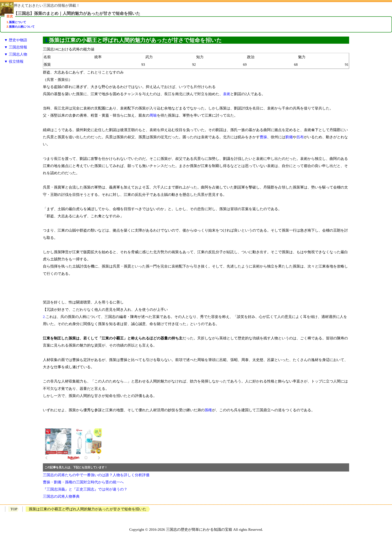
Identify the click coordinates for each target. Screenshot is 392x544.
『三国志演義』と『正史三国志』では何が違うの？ (85, 489)
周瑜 (153, 115)
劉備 (289, 137)
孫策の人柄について (22, 26)
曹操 (263, 137)
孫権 (208, 410)
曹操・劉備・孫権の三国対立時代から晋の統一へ (83, 482)
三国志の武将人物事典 (61, 496)
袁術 (226, 94)
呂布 (300, 137)
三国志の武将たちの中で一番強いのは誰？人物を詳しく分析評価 (96, 475)
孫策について (17, 22)
